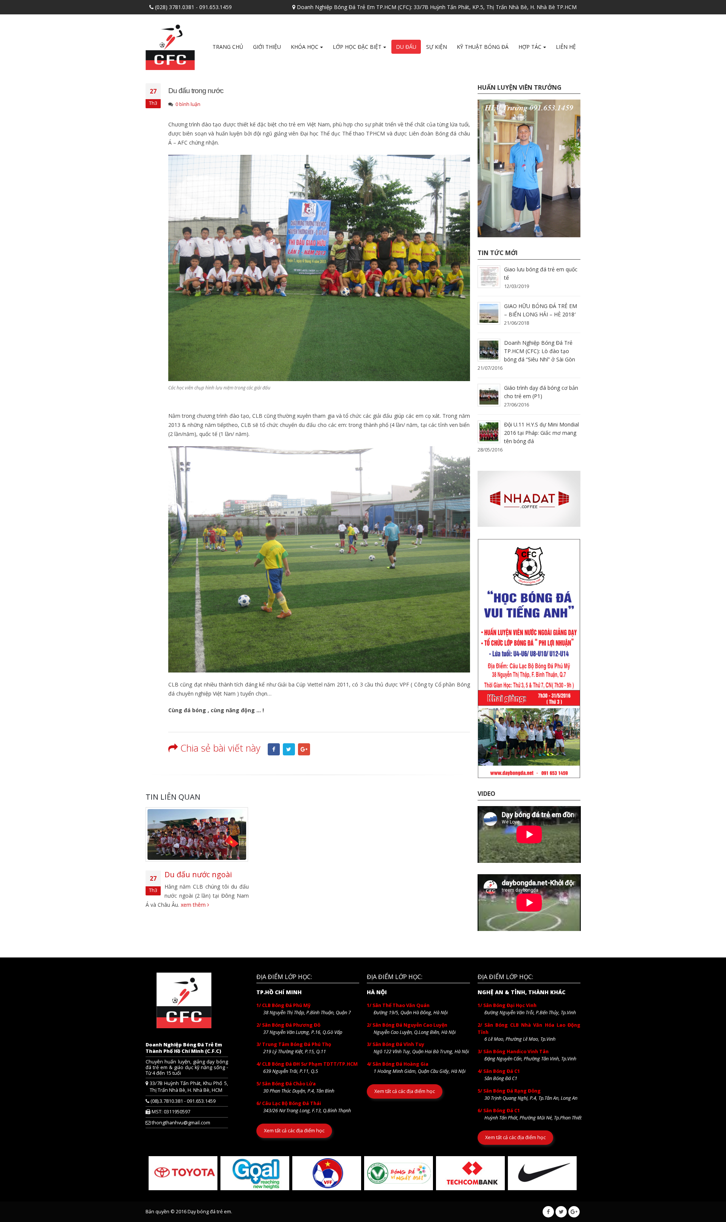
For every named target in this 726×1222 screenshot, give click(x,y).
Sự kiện (436, 46)
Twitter (289, 749)
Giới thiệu (267, 46)
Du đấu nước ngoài (198, 874)
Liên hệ (566, 46)
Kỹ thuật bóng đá (483, 46)
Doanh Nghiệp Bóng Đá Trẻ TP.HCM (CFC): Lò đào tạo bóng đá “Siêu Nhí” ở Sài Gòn (539, 351)
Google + (304, 749)
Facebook (274, 749)
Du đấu (406, 46)
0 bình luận (187, 104)
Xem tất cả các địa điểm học (294, 1130)
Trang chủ (228, 46)
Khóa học (304, 46)
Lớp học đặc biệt (357, 46)
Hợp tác (529, 46)
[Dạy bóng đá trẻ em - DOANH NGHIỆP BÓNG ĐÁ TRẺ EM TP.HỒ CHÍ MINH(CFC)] (170, 45)
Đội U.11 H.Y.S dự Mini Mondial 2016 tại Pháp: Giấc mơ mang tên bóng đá (541, 433)
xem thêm (194, 904)
